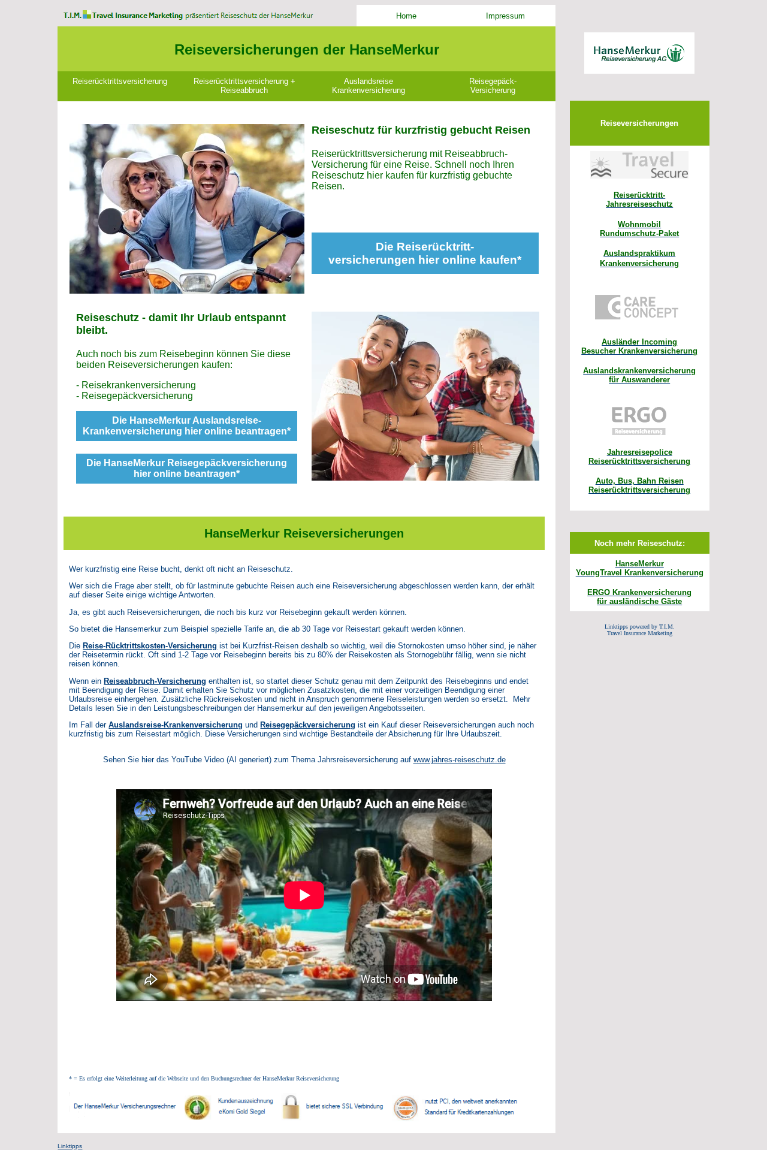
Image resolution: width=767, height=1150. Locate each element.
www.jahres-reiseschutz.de (459, 759)
